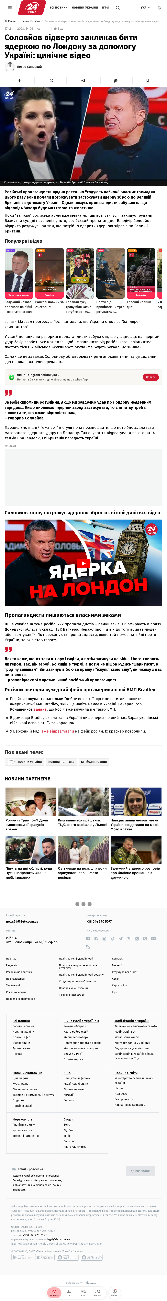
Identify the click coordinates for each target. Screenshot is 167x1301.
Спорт (68, 1119)
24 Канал (10, 21)
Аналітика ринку (24, 1124)
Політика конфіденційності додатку (81, 975)
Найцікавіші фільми (77, 1078)
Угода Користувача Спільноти (77, 981)
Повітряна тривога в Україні (82, 1043)
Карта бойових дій (76, 1031)
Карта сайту (119, 985)
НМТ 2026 (120, 1094)
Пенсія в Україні (23, 1106)
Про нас (11, 958)
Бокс (67, 1124)
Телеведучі (13, 985)
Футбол (69, 1130)
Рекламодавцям (16, 992)
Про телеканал (15, 979)
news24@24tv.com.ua (22, 922)
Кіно (67, 1073)
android (22, 1257)
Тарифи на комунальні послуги (34, 1095)
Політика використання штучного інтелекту (80, 966)
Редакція (11, 965)
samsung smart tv (92, 1257)
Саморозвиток (124, 1099)
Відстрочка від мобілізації (131, 1048)
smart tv (68, 1257)
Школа (118, 1088)
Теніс (67, 1136)
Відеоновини (21, 1043)
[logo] (32, 7)
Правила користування (20, 999)
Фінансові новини (25, 1089)
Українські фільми (76, 1083)
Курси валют (21, 1083)
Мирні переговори (76, 1037)
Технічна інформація (72, 995)
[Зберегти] (147, 80)
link (88, 938)
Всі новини (58, 7)
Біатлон (69, 1141)
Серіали (69, 1100)
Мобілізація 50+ (124, 1031)
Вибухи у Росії (73, 1054)
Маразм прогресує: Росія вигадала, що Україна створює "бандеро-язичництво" (72, 324)
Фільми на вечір (74, 1089)
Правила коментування (73, 988)
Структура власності (124, 972)
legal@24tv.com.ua (58, 1239)
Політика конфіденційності (76, 958)
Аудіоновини (21, 1048)
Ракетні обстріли (75, 1026)
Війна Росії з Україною (81, 1021)
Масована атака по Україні (81, 1048)
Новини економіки (27, 1073)
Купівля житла (22, 1130)
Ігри (105, 7)
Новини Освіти (125, 1073)
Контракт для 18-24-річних (132, 1043)
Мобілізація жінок (126, 1037)
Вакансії (117, 965)
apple (45, 1257)
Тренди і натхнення (26, 1136)
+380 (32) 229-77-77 (35, 1235)
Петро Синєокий (29, 67)
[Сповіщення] (159, 8)
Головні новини (23, 1026)
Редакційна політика (19, 972)
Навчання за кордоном (129, 1104)
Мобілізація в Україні (131, 1021)
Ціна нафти (20, 1078)
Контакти (117, 958)
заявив (40, 709)
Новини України (85, 7)
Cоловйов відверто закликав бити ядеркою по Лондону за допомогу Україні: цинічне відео (101, 21)
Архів (115, 979)
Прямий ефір (21, 1037)
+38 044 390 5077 (99, 922)
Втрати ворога (73, 1059)
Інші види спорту (75, 1147)
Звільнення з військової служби (135, 1026)
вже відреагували (58, 731)
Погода (17, 1054)
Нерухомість (23, 1119)
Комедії (69, 1095)
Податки (18, 1100)
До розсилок (140, 1171)
